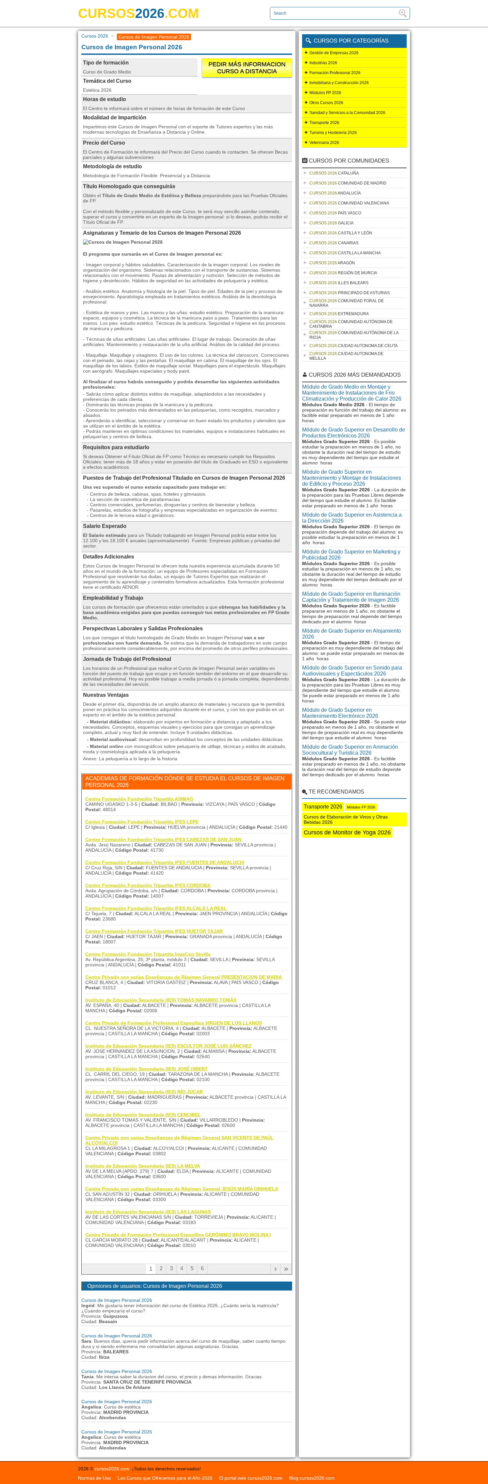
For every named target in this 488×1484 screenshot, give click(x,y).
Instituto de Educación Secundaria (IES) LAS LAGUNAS (148, 1211)
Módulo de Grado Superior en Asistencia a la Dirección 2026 (352, 518)
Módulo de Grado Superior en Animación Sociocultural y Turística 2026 (350, 750)
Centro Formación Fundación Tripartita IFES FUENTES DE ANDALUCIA (164, 862)
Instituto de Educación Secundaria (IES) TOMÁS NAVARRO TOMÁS (160, 1000)
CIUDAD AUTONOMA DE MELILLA (346, 356)
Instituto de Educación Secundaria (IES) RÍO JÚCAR (144, 1091)
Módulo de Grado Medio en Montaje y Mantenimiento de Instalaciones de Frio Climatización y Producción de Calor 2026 (351, 393)
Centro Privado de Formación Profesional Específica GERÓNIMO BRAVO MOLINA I (178, 1234)
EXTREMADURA (339, 313)
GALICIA (331, 223)
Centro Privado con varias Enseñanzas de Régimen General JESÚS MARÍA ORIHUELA (181, 1188)
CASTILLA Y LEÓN (340, 233)
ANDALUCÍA (335, 193)
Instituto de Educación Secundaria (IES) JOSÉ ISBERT (146, 1068)
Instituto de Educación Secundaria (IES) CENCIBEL (143, 1114)
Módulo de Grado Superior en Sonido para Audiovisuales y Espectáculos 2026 (352, 671)
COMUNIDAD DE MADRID (347, 183)
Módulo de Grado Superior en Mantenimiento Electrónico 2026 (340, 713)
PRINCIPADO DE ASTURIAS (349, 293)
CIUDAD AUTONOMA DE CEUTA (353, 345)
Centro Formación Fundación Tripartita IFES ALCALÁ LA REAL (156, 908)
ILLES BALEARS (338, 283)
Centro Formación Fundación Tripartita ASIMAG (139, 799)
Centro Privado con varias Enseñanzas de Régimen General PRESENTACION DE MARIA (183, 977)
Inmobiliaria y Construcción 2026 (339, 82)
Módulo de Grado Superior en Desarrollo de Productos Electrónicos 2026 (353, 432)
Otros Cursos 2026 (326, 102)
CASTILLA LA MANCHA (345, 253)
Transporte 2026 (324, 122)
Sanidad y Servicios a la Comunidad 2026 (347, 112)
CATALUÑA (334, 173)
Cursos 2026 (94, 36)
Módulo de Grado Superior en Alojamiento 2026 (351, 634)
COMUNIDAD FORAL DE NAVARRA (346, 303)
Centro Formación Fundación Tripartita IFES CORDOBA (147, 885)
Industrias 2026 (323, 63)
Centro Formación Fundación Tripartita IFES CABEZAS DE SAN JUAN (163, 839)
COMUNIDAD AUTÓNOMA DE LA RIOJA (354, 335)
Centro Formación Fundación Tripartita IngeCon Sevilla (147, 954)
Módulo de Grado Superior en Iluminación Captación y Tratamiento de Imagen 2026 (351, 597)
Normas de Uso (94, 1478)
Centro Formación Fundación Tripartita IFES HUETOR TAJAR (154, 931)
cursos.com (138, 13)
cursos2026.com (112, 1468)
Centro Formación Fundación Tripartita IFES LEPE (142, 821)
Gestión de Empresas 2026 (334, 53)
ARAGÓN (332, 263)
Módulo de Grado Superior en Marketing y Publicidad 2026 (351, 554)
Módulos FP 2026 (325, 92)
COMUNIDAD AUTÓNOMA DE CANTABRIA (351, 324)
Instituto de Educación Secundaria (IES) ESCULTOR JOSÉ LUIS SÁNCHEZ (168, 1046)
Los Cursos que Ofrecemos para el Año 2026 (165, 1478)
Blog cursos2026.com (312, 1478)
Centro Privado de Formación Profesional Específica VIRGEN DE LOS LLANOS (173, 1023)
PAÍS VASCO (335, 213)
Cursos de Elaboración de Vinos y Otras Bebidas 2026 (346, 819)
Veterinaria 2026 (324, 142)
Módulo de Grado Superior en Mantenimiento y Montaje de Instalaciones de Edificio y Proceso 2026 (351, 478)
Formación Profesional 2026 (335, 72)
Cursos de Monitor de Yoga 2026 (347, 832)
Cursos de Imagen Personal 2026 (116, 1300)
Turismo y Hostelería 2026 (333, 132)
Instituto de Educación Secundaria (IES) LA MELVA (142, 1166)
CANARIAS (334, 243)
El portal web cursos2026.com (251, 1478)
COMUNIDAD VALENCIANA (349, 203)
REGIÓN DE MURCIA (343, 273)
